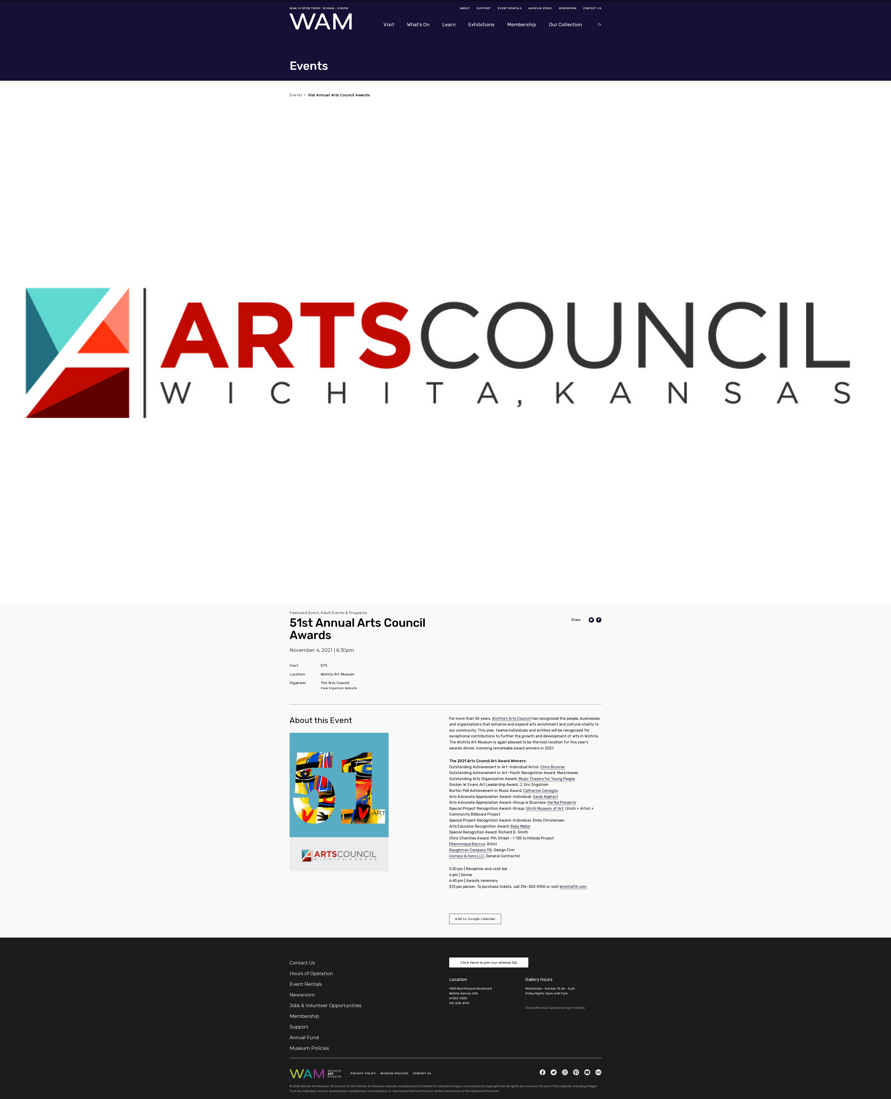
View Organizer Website (339, 688)
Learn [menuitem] (448, 24)
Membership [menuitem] (521, 24)
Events (296, 95)
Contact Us (302, 963)
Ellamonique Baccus (467, 844)
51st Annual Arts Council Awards (339, 95)
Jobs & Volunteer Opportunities (326, 1005)
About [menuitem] (465, 8)
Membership (304, 1016)
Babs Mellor (520, 826)
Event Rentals (306, 984)
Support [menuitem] (484, 8)
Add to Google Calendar (475, 919)
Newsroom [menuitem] (567, 8)
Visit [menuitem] (389, 24)
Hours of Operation (311, 973)
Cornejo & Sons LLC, (467, 856)
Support (299, 1027)
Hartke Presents (561, 802)
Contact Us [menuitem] (592, 8)
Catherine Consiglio (540, 790)
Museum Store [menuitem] (540, 8)
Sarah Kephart (545, 796)
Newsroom (302, 995)
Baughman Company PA (470, 850)
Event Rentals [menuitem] (510, 8)
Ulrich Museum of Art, (545, 808)
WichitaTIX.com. (573, 886)
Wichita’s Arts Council (511, 718)
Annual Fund (304, 1037)
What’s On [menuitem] (418, 24)
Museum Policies (309, 1048)
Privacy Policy (363, 1073)
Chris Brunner (552, 767)
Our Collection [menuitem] (565, 24)
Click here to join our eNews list (488, 962)
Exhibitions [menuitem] (481, 24)
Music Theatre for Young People (546, 779)
